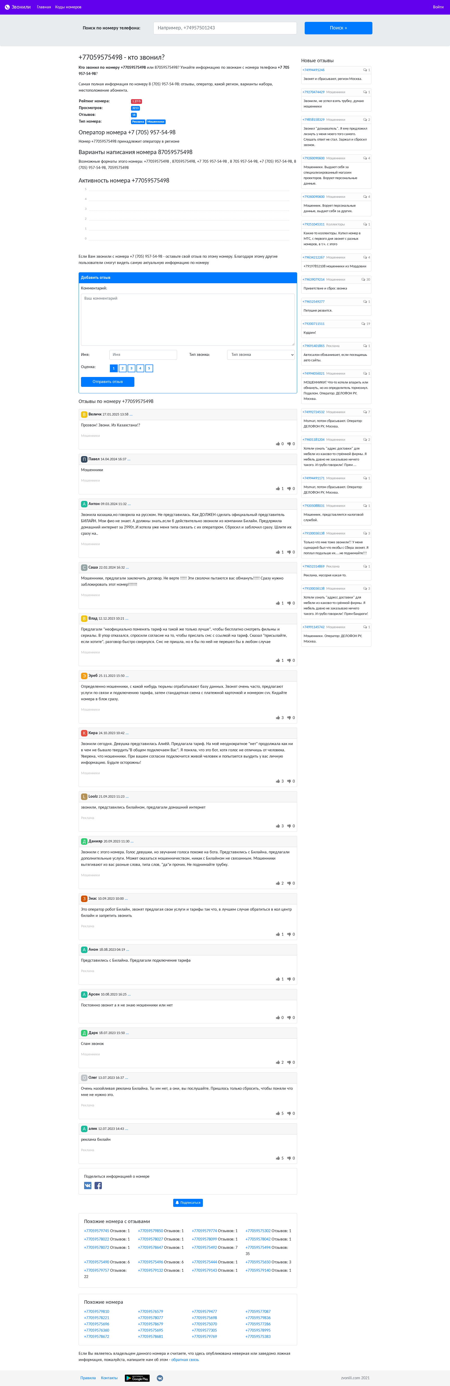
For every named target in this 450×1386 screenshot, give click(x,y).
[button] (339, 28)
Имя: (85, 355)
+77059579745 (96, 1231)
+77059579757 (96, 1271)
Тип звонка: (199, 355)
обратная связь (185, 1360)
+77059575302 (258, 1231)
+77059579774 (204, 1231)
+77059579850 (150, 1231)
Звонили (20, 7)
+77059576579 (150, 1312)
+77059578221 (96, 1318)
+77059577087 (258, 1312)
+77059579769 (204, 1337)
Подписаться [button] (190, 1203)
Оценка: (88, 367)
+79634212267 (313, 258)
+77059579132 (150, 1271)
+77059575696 (96, 1324)
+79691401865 (313, 346)
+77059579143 (204, 1271)
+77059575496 (150, 1262)
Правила (88, 1378)
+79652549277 (313, 302)
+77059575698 (204, 1318)
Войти (438, 7)
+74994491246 (313, 70)
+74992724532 (313, 412)
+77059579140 (258, 1271)
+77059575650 (258, 1262)
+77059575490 (96, 1262)
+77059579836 (258, 1318)
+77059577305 (204, 1330)
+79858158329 (313, 120)
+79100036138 (313, 534)
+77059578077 (150, 1318)
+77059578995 (258, 1330)
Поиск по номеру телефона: (111, 28)
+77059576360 (96, 1330)
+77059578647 (150, 1248)
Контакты (109, 1378)
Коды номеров (68, 7)
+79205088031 (313, 506)
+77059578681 (150, 1337)
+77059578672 (96, 1337)
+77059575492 (204, 1248)
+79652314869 (313, 567)
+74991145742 (313, 627)
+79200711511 (313, 324)
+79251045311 (313, 224)
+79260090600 (313, 158)
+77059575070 (204, 1324)
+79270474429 (313, 92)
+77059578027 (150, 1239)
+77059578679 (150, 1324)
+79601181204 (313, 440)
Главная (44, 7)
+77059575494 (258, 1248)
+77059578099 (204, 1239)
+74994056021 (313, 374)
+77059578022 (96, 1239)
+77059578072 (96, 1248)
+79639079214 (313, 280)
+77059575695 (150, 1330)
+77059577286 (258, 1324)
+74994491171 (313, 478)
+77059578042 (258, 1239)
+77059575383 (258, 1337)
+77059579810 (96, 1312)
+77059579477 (204, 1312)
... (131, 414)
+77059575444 (204, 1262)
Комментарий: (94, 288)
